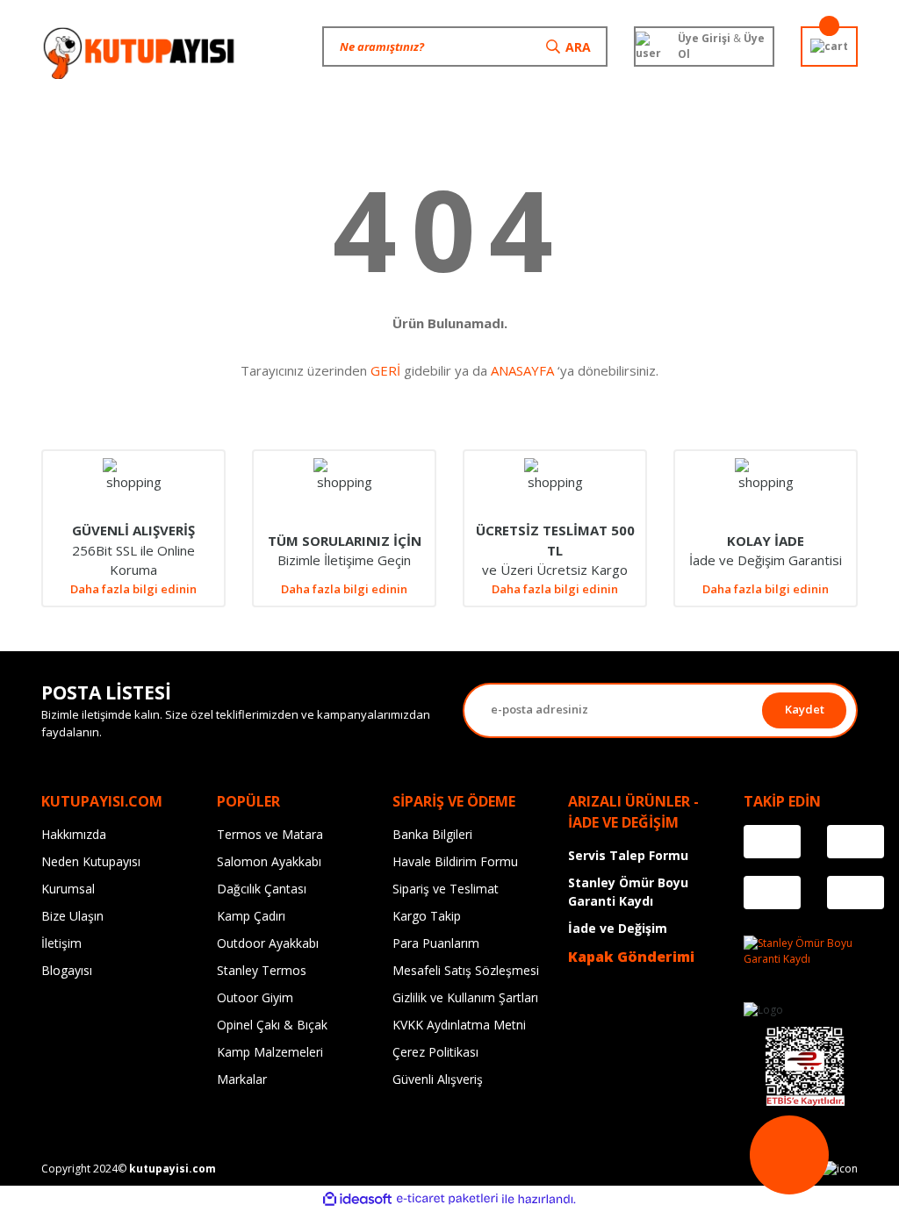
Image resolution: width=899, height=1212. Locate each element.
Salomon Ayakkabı (269, 861)
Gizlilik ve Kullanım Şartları (465, 997)
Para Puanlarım (435, 943)
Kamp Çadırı (251, 915)
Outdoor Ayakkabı (268, 943)
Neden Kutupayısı (90, 861)
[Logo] (140, 52)
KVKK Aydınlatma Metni (459, 1024)
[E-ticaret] (447, 1199)
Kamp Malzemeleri (270, 1051)
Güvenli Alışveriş (437, 1079)
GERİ (385, 370)
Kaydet (804, 709)
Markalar (242, 1079)
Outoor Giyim (255, 997)
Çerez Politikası (435, 1051)
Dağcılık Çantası (261, 888)
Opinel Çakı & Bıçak (272, 1024)
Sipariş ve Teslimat (445, 888)
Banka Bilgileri (432, 834)
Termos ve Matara (270, 834)
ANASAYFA (522, 370)
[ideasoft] (357, 1199)
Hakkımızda (73, 834)
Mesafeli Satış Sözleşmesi (465, 970)
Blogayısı (66, 970)
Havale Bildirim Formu (455, 861)
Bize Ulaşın (72, 915)
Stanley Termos (261, 970)
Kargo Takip (426, 915)
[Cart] (829, 46)
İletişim (61, 943)
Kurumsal (68, 888)
